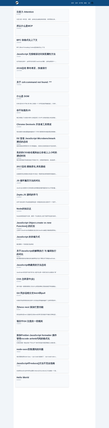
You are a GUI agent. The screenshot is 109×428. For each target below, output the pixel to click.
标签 (85, 3)
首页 (72, 3)
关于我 (81, 3)
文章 (76, 3)
